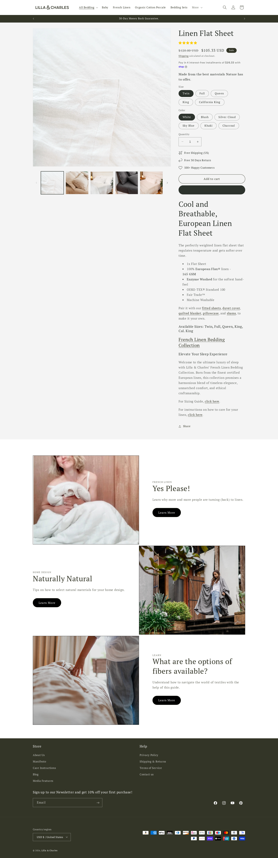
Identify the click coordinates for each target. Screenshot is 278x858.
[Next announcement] (244, 18)
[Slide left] (36, 182)
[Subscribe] (98, 802)
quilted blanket (190, 313)
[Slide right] (167, 182)
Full (202, 93)
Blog (36, 774)
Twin (186, 93)
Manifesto (39, 761)
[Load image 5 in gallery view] (151, 182)
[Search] (224, 7)
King (186, 102)
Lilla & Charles (50, 850)
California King (209, 102)
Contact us (147, 774)
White (187, 117)
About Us (39, 755)
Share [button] (187, 426)
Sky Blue (189, 125)
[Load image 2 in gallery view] (77, 182)
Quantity (184, 134)
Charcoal (228, 125)
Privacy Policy (149, 755)
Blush (205, 117)
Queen (219, 93)
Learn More (166, 512)
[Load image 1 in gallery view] (52, 182)
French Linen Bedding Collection (202, 342)
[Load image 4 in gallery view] (126, 182)
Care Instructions (44, 768)
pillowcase (211, 313)
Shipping (184, 55)
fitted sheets (211, 308)
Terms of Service (151, 768)
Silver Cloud (227, 117)
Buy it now (212, 190)
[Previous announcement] (33, 18)
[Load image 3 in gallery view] (101, 182)
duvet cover (231, 308)
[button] (88, 8)
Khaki (208, 125)
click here (212, 401)
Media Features (43, 781)
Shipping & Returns (153, 761)
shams (231, 313)
